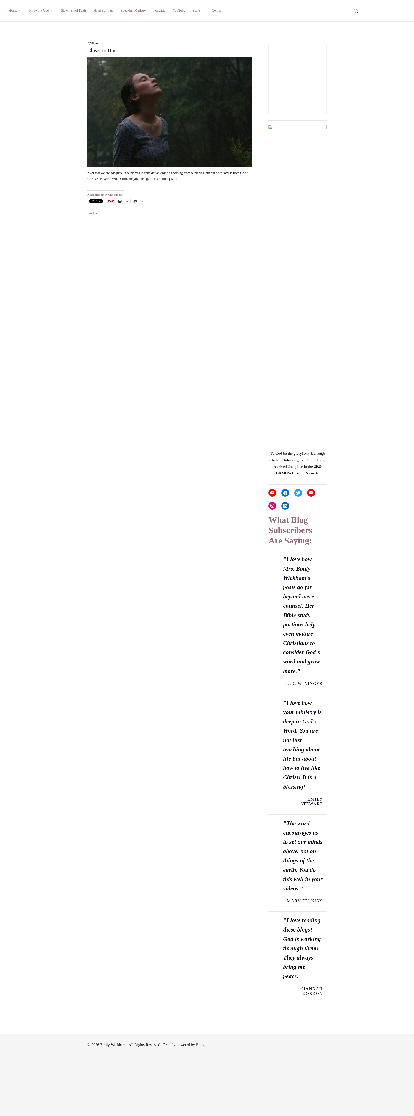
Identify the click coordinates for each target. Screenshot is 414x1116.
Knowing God (39, 10)
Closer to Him (102, 50)
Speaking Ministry (133, 10)
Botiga (201, 1045)
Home (13, 10)
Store (196, 10)
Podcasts (159, 10)
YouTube (179, 10)
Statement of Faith (73, 10)
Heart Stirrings (103, 10)
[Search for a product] (356, 10)
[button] (270, 42)
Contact (217, 10)
